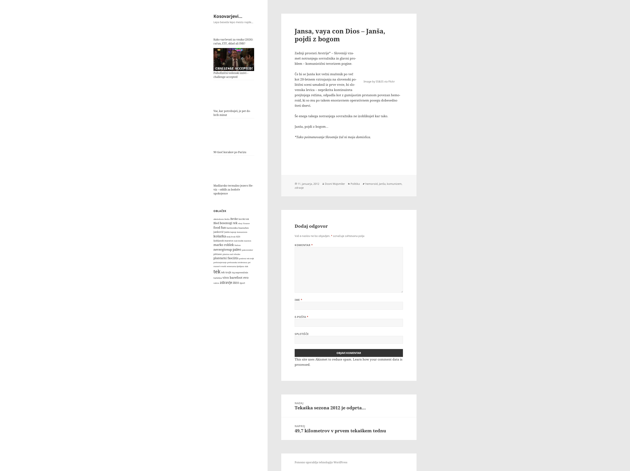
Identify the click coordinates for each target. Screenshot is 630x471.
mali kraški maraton (242, 241)
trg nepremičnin (240, 272)
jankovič (218, 231)
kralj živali (231, 237)
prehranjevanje (220, 262)
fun (223, 227)
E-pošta (301, 317)
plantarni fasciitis (225, 258)
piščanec (217, 254)
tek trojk (226, 272)
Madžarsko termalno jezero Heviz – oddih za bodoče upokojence (233, 189)
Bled (216, 223)
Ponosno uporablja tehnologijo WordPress (321, 462)
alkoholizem (218, 219)
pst (249, 262)
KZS (238, 236)
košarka (219, 236)
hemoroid (371, 184)
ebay (240, 223)
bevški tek (244, 219)
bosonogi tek (229, 223)
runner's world (219, 266)
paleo (237, 249)
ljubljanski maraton (223, 240)
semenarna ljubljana (235, 266)
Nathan (237, 245)
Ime (298, 300)
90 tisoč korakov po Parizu (229, 152)
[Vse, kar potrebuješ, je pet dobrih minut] (233, 95)
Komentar (304, 245)
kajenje (233, 232)
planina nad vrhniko (231, 254)
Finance (246, 223)
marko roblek (223, 245)
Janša (227, 231)
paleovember (247, 250)
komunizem (242, 232)
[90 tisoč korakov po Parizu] (233, 135)
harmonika (232, 227)
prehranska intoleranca (237, 262)
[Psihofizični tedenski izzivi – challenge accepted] (233, 59)
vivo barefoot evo (235, 277)
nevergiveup (222, 249)
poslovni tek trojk (246, 258)
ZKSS (236, 283)
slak (246, 266)
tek (216, 271)
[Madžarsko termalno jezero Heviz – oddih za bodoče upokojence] (233, 170)
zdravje (226, 282)
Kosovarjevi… (227, 16)
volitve (216, 283)
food (216, 227)
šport (242, 282)
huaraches (243, 227)
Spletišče (302, 334)
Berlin (227, 219)
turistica (217, 277)
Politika (355, 184)
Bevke (234, 219)
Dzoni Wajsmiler (335, 184)
